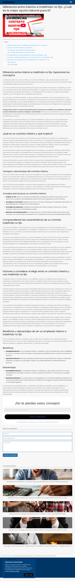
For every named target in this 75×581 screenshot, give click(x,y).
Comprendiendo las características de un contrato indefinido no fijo (27, 55)
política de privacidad (37, 422)
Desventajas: (14, 64)
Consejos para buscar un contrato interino (22, 52)
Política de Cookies (14, 571)
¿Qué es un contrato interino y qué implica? (20, 48)
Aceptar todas (28, 575)
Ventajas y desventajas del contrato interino (22, 50)
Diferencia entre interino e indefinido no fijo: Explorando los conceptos (27, 45)
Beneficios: (13, 62)
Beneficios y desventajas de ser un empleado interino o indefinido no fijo (28, 60)
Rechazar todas (18, 575)
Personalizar (9, 575)
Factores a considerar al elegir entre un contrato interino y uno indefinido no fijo (30, 57)
